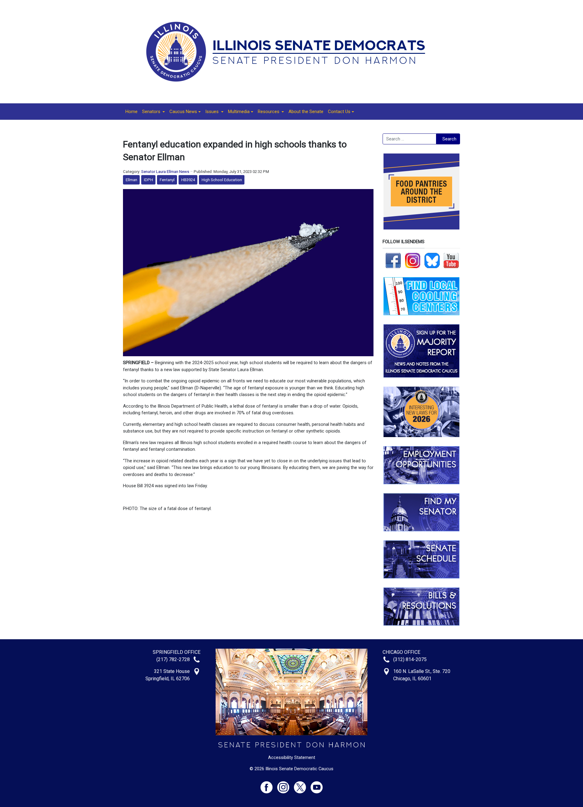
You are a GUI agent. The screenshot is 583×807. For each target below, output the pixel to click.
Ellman (131, 180)
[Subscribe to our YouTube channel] (451, 260)
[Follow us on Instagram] (412, 260)
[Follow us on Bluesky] (432, 260)
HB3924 (188, 180)
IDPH (148, 180)
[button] (153, 111)
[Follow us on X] (302, 784)
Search (449, 139)
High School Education (222, 180)
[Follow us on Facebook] (393, 260)
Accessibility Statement (291, 757)
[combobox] (409, 138)
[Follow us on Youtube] (317, 784)
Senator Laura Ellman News (165, 171)
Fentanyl (167, 180)
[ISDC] (289, 51)
